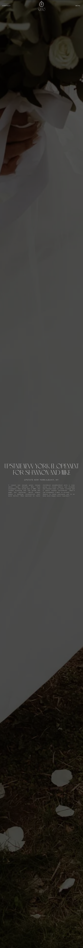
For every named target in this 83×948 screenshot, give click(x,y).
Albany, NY (52, 480)
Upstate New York (34, 480)
